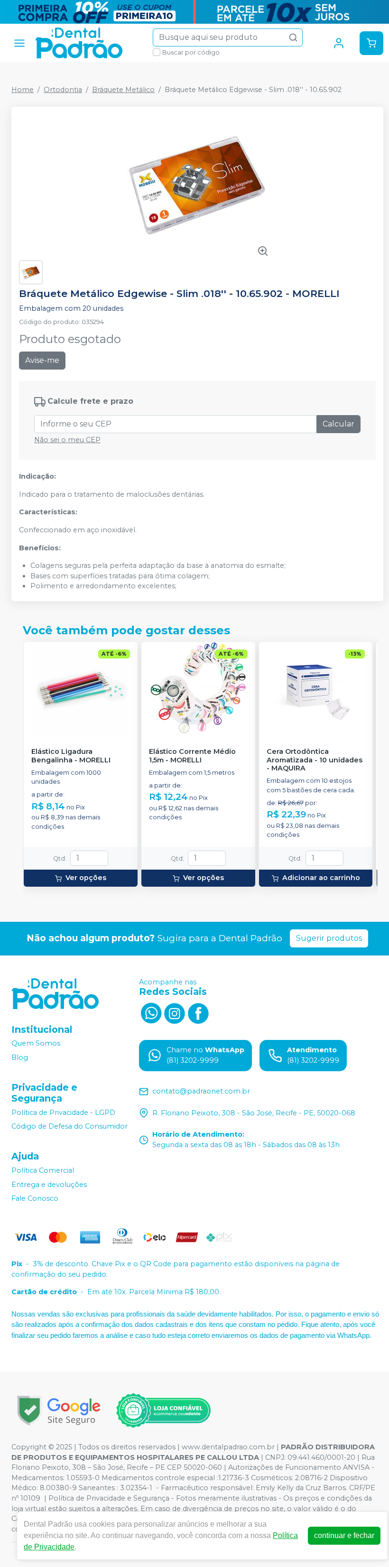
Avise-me (42, 360)
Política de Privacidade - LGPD (63, 1112)
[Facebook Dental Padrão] (198, 1012)
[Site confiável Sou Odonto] (163, 1410)
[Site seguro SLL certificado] (58, 1410)
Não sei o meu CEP (67, 440)
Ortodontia (63, 89)
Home (22, 89)
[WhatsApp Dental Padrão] (151, 1012)
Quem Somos (35, 1043)
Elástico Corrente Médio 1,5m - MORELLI (192, 756)
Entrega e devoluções (49, 1184)
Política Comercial (42, 1170)
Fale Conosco (34, 1198)
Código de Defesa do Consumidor (69, 1126)
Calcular (338, 423)
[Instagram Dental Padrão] (174, 1012)
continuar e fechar (344, 1535)
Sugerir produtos (329, 938)
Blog (19, 1057)
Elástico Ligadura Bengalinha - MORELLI (71, 756)
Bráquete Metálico (123, 89)
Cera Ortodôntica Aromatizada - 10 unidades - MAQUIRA (314, 760)
